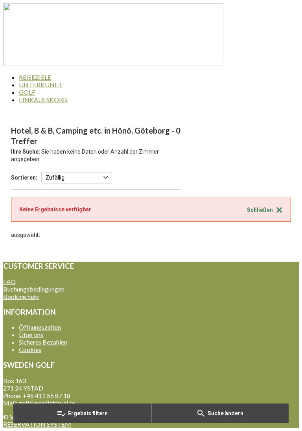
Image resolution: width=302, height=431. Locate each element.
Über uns (31, 334)
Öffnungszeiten (40, 327)
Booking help (21, 296)
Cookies (30, 349)
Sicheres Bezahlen (43, 342)
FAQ (9, 281)
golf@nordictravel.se (46, 403)
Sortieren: (24, 177)
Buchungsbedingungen (33, 289)
